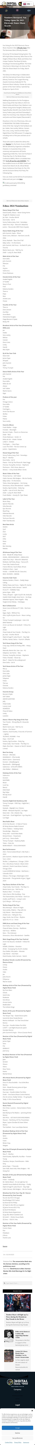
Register (8, 144)
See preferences (17, 1438)
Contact (17, 1398)
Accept (17, 1428)
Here (20, 179)
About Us (17, 1392)
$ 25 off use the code (16, 161)
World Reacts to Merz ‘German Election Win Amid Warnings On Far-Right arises (17, 1271)
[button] (32, 1411)
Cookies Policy (8, 1442)
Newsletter (17, 1401)
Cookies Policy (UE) (17, 1408)
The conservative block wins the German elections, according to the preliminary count (17, 1263)
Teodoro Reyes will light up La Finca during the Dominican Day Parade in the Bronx (17, 1317)
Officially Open (22, 48)
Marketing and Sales (17, 1395)
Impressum (26, 1442)
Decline (17, 1433)
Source (5, 1246)
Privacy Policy (17, 1442)
